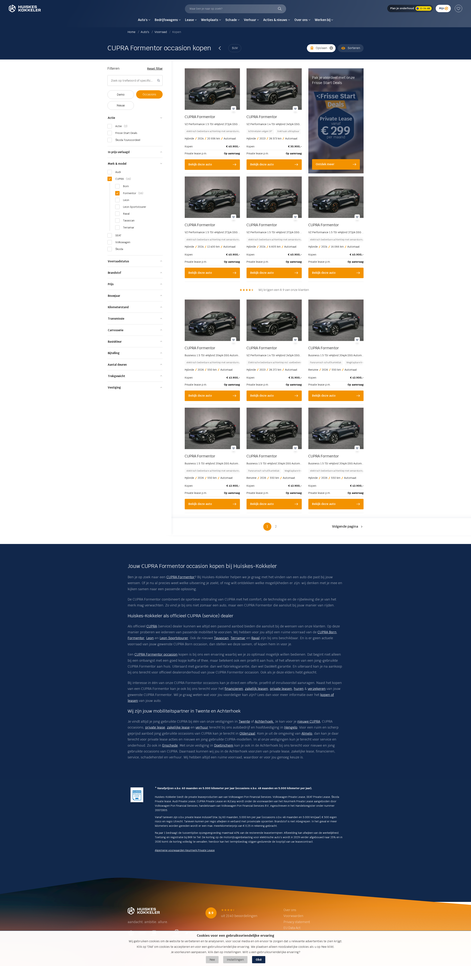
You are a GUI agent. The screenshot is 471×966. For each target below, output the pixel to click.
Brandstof (114, 272)
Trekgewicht (116, 376)
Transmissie (116, 318)
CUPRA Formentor (181, 577)
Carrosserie (115, 330)
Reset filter (155, 69)
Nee (212, 960)
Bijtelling (114, 353)
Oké (259, 960)
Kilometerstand (118, 307)
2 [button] (276, 526)
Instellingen (235, 960)
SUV (235, 48)
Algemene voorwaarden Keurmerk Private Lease (185, 850)
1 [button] (267, 526)
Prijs (111, 284)
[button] (348, 527)
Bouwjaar (114, 296)
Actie (111, 118)
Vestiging (114, 387)
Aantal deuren (117, 364)
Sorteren (354, 48)
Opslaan (321, 48)
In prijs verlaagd (119, 152)
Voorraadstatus (118, 261)
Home (132, 32)
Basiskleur (115, 341)
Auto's (145, 32)
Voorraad (161, 32)
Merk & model (117, 163)
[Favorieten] (458, 8)
